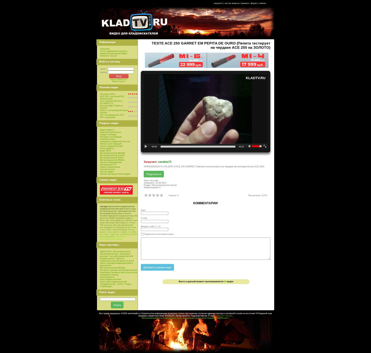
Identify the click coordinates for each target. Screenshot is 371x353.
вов (121, 209)
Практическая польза (110, 132)
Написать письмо (108, 56)
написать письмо (223, 316)
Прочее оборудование (111, 162)
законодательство (126, 211)
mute (249, 146)
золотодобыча (117, 220)
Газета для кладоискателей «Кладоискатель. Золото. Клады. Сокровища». (116, 283)
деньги (120, 213)
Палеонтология (107, 169)
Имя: (143, 210)
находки (104, 206)
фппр (124, 229)
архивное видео (123, 218)
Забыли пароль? (118, 81)
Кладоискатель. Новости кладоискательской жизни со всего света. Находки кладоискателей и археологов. (117, 262)
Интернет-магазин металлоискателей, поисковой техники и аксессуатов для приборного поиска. (118, 272)
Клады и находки (108, 134)
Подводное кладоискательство (115, 141)
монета (127, 209)
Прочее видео (107, 171)
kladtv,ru (124, 222)
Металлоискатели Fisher (112, 157)
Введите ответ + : (151, 226)
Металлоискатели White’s (112, 160)
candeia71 (165, 161)
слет (135, 220)
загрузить (218, 3)
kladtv (112, 218)
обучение (110, 222)
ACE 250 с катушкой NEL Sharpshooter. (112, 97)
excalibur (123, 232)
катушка (108, 225)
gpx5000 (124, 234)
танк (107, 220)
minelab (103, 216)
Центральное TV (108, 164)
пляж (102, 222)
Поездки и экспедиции (111, 137)
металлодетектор (108, 213)
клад (133, 209)
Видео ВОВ (105, 151)
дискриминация (125, 225)
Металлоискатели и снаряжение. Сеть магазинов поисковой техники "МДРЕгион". (185, 318)
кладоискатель (127, 206)
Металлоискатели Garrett (112, 155)
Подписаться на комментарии (158, 234)
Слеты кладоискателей (111, 146)
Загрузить (105, 49)
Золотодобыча (107, 148)
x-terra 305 (105, 229)
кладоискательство (109, 209)
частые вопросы (232, 3)
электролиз (120, 236)
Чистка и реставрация (111, 144)
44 (225, 281)
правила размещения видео (113, 53)
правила (245, 3)
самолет (128, 220)
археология (114, 206)
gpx (118, 234)
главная (262, 3)
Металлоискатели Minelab (112, 153)
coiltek (113, 234)
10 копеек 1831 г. (108, 94)
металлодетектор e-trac (124, 227)
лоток (115, 232)
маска (103, 236)
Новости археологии (110, 167)
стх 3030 (132, 232)
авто (115, 225)
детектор (104, 218)
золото (128, 213)
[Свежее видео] (116, 194)
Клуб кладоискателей (110, 279)
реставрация (106, 227)
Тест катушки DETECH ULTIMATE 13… (111, 102)
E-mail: (144, 218)
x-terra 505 (116, 229)
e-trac (109, 232)
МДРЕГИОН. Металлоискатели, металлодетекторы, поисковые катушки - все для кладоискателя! (116, 253)
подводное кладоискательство (123, 216)
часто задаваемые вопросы (113, 51)
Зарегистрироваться (118, 79)
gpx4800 (110, 236)
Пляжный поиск (107, 139)
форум (254, 3)
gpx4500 (133, 234)
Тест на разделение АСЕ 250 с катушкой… (112, 116)
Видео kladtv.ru (107, 130)
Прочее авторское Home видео (115, 174)
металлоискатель (108, 211)
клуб (117, 222)
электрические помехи (111, 239)
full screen (265, 146)
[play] (146, 146)
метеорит (104, 234)
